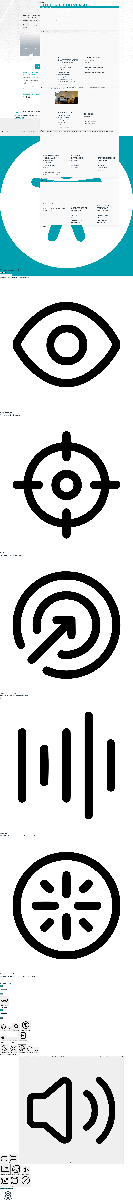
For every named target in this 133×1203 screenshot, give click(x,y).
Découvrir (44, 32)
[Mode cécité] (1, 838)
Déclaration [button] (3, 272)
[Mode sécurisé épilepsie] (1, 979)
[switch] (0, 417)
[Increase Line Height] (1, 1010)
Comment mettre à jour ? (116, 1056)
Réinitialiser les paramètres (7, 1188)
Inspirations (44, 179)
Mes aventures (45, 131)
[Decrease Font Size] (1, 993)
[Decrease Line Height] (1, 1018)
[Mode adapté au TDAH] (1, 698)
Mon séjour (44, 88)
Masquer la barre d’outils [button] (6, 275)
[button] (4, 1001)
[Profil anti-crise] (1, 558)
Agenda (43, 226)
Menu (41, 3)
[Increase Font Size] (1, 986)
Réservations (45, 7)
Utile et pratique (46, 181)
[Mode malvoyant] (1, 417)
